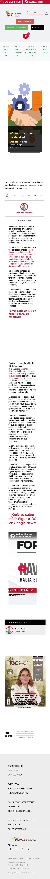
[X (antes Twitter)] (22, 848)
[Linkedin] (28, 848)
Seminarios (37, 28)
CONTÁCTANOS (15, 775)
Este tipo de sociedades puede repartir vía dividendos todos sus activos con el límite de (22, 253)
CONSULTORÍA (14, 806)
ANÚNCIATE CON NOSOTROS (21, 820)
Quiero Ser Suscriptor (16, 28)
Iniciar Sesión (24, 21)
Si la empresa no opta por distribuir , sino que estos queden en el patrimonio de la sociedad (21, 372)
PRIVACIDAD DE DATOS (18, 793)
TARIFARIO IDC (14, 824)
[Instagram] (16, 848)
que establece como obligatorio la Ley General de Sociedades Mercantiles (21, 263)
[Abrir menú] (46, 13)
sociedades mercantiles (25, 732)
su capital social (19, 258)
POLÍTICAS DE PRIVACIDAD (20, 788)
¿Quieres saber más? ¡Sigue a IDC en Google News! (22, 518)
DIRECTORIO (13, 770)
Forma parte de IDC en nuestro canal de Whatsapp (22, 313)
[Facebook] (10, 848)
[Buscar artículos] (35, 12)
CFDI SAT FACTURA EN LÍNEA (20, 811)
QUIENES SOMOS (15, 766)
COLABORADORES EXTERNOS (21, 802)
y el (23, 259)
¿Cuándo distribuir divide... (17, 622)
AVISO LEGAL (14, 784)
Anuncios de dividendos (25, 737)
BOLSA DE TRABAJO (17, 829)
